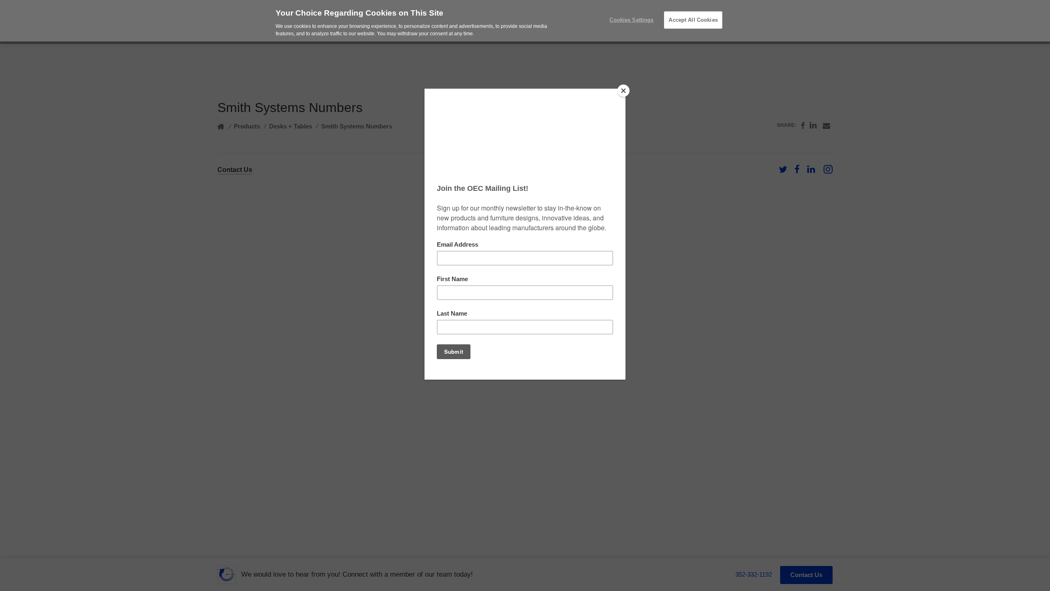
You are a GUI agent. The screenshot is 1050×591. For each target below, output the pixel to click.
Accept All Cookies (693, 20)
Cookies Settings (631, 20)
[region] (525, 20)
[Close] (623, 91)
